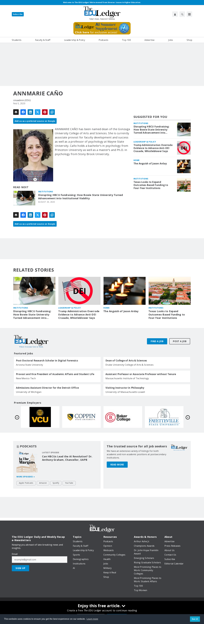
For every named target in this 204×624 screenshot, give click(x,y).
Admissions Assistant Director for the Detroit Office (47, 387)
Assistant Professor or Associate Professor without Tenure (140, 374)
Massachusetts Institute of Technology (127, 378)
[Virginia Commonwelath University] (123, 417)
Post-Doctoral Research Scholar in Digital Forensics (47, 360)
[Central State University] (81, 417)
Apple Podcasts (26, 483)
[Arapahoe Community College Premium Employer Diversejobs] (40, 417)
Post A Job (180, 341)
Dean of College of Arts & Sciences (126, 360)
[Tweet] (37, 112)
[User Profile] (175, 14)
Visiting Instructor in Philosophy (124, 387)
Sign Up (20, 568)
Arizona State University (29, 364)
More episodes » (26, 476)
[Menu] (189, 14)
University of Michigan (28, 392)
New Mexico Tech (26, 378)
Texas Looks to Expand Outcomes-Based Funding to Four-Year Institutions (151, 185)
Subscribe (18, 14)
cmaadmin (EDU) (22, 100)
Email (14, 554)
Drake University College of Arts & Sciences (129, 364)
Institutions (45, 191)
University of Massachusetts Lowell (125, 392)
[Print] (16, 112)
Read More (117, 464)
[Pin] (45, 112)
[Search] (182, 14)
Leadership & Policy (145, 142)
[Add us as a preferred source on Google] (52, 112)
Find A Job (157, 341)
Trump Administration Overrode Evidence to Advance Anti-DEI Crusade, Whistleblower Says (153, 148)
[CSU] (164, 417)
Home (137, 160)
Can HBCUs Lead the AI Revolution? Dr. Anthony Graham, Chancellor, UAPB (67, 458)
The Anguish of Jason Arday (150, 163)
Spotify (56, 483)
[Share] (23, 112)
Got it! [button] (195, 619)
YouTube (69, 483)
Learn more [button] (92, 619)
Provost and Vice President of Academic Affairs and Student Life (55, 374)
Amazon (43, 483)
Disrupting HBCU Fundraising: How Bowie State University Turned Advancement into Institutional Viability (80, 196)
